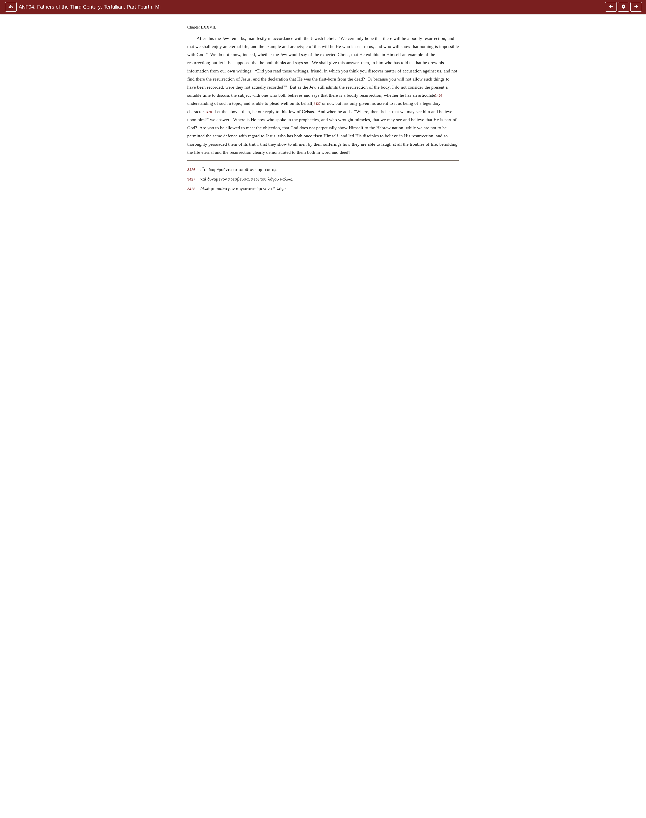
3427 (317, 104)
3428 (208, 112)
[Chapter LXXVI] (611, 7)
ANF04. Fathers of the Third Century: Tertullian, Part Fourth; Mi (89, 7)
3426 (438, 95)
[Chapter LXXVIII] (636, 7)
